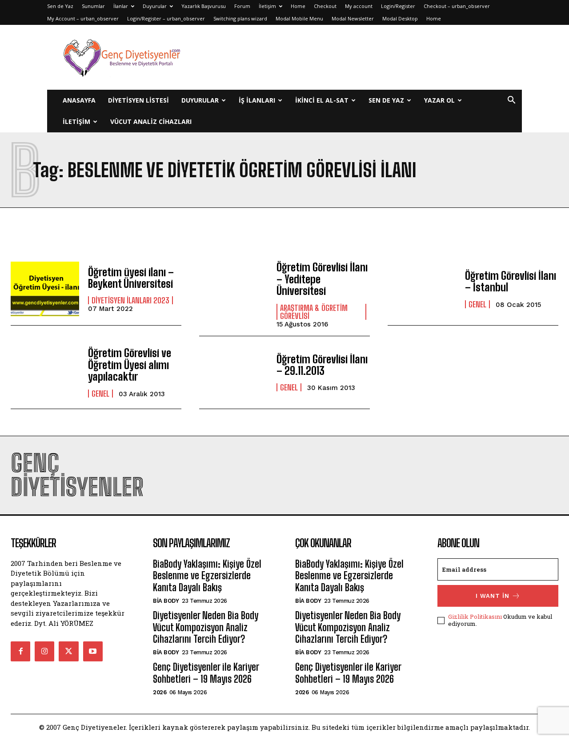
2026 (159, 692)
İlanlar (120, 6)
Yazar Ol (439, 100)
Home (298, 6)
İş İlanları (257, 100)
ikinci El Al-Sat (322, 100)
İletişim (267, 6)
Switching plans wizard (240, 18)
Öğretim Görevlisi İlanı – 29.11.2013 (322, 365)
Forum (242, 6)
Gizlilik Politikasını (475, 617)
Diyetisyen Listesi (138, 100)
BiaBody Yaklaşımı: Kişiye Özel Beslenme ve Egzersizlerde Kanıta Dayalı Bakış (207, 575)
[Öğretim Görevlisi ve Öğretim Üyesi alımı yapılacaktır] (45, 372)
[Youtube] (93, 651)
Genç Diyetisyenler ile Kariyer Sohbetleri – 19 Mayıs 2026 (206, 672)
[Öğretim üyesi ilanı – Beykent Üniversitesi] (45, 289)
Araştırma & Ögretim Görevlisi (314, 312)
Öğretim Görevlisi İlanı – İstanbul (510, 281)
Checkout (325, 6)
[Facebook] (20, 651)
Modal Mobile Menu (299, 18)
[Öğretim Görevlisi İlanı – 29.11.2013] (233, 372)
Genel (477, 304)
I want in (492, 596)
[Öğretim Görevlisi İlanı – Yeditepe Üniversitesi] (233, 289)
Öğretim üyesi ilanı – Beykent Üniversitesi (131, 278)
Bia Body (166, 600)
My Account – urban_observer (83, 18)
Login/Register (398, 6)
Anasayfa (79, 100)
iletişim (76, 121)
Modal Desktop (400, 18)
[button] (511, 101)
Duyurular (155, 6)
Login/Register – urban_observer (166, 18)
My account (359, 6)
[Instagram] (44, 651)
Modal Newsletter (353, 18)
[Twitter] (68, 651)
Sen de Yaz (60, 6)
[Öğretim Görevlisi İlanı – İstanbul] (422, 289)
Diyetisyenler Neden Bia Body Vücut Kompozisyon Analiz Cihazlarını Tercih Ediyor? (205, 627)
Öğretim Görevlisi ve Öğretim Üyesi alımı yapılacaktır (129, 364)
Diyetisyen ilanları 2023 (130, 300)
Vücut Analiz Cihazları (151, 121)
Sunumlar (93, 6)
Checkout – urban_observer (457, 6)
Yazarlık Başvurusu (203, 6)
